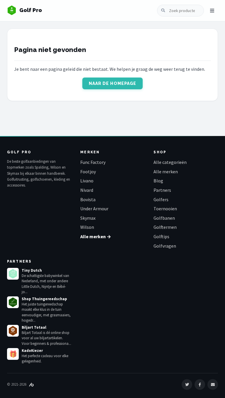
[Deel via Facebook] (200, 384)
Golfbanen (164, 218)
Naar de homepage (113, 83)
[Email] (212, 384)
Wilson (87, 227)
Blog (158, 181)
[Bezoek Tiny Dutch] (13, 274)
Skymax (88, 218)
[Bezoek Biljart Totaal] (13, 331)
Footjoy (88, 171)
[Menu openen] (212, 10)
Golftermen (165, 227)
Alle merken (166, 171)
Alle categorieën (170, 162)
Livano (86, 181)
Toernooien (165, 208)
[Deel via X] (187, 384)
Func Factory (92, 162)
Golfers (161, 199)
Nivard (86, 190)
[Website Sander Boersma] (31, 384)
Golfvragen (165, 246)
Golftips (161, 236)
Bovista (88, 199)
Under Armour (94, 208)
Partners (162, 190)
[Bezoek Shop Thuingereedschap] (13, 302)
